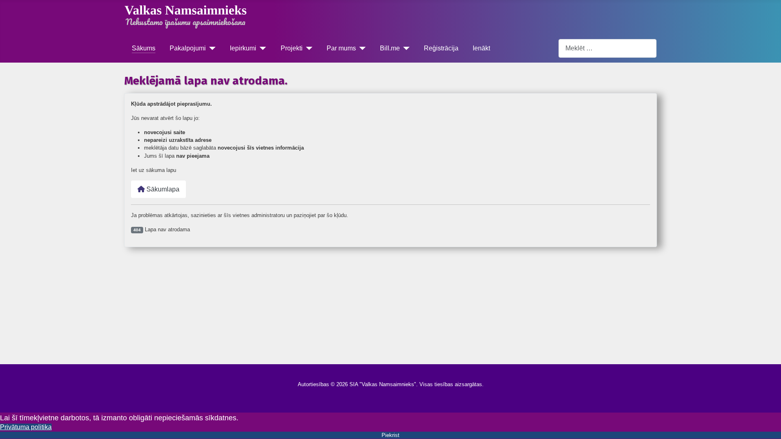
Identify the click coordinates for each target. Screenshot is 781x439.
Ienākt (481, 48)
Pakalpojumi (188, 48)
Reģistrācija (441, 48)
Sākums (143, 48)
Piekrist (390, 435)
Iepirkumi (243, 48)
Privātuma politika (26, 427)
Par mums (341, 48)
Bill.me (390, 48)
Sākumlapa (162, 189)
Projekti (292, 48)
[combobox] (607, 48)
